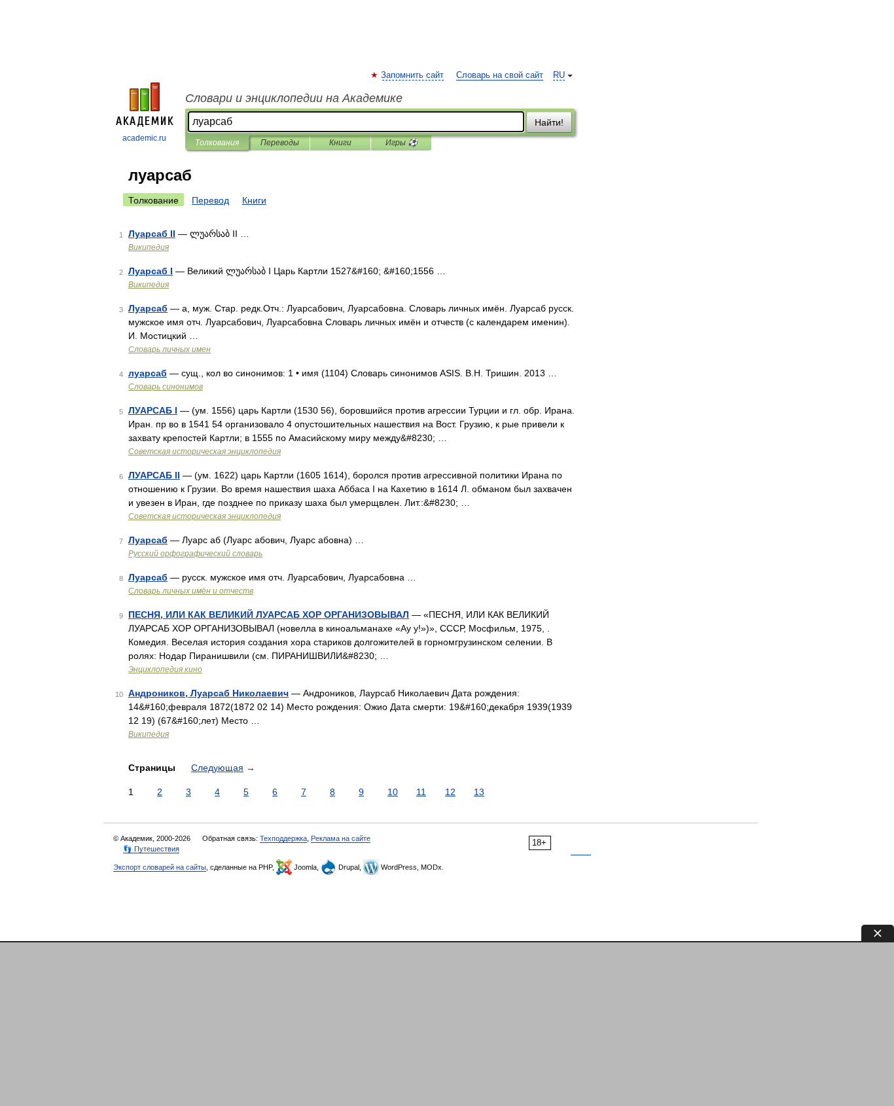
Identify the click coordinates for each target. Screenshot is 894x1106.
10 (392, 792)
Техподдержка (283, 838)
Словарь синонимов (165, 386)
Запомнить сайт (413, 75)
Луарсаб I (150, 271)
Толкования (217, 142)
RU (559, 75)
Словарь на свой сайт (499, 75)
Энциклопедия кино (165, 669)
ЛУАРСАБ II (154, 475)
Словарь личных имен (169, 349)
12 (450, 792)
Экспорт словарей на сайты (159, 867)
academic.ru (144, 138)
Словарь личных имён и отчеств (190, 591)
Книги (340, 142)
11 (421, 792)
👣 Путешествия (151, 849)
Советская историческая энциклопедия (204, 451)
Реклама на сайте (340, 838)
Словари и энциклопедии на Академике (293, 98)
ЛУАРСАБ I (152, 410)
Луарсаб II (151, 233)
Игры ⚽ (401, 142)
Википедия (148, 247)
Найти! (549, 122)
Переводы (279, 142)
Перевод (210, 200)
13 (479, 792)
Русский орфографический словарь (195, 553)
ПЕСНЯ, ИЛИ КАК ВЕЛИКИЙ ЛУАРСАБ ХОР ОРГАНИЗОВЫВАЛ (268, 614)
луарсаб (147, 373)
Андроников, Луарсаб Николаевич (208, 693)
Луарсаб (148, 308)
